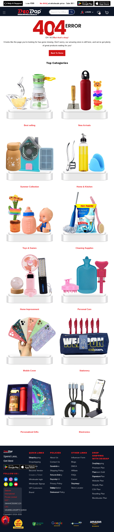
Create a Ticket (35, 475)
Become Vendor (36, 470)
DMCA (74, 466)
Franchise (33, 466)
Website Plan (98, 480)
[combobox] (61, 12)
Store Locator (77, 487)
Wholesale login (36, 479)
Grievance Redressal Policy (57, 492)
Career (74, 479)
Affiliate (74, 470)
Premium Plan (98, 467)
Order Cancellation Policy (55, 487)
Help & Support (14, 3)
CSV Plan (96, 489)
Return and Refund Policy (56, 475)
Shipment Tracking (75, 483)
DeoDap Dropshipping (98, 463)
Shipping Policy (56, 470)
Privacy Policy (56, 483)
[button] (4, 12)
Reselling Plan (98, 493)
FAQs (73, 475)
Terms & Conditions (54, 466)
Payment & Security (55, 479)
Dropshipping (35, 462)
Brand (31, 492)
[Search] (72, 12)
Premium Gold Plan (98, 472)
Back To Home (57, 53)
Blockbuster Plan (99, 498)
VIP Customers (35, 488)
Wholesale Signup (37, 483)
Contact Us (55, 462)
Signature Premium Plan (98, 476)
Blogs (73, 462)
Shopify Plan (97, 485)
